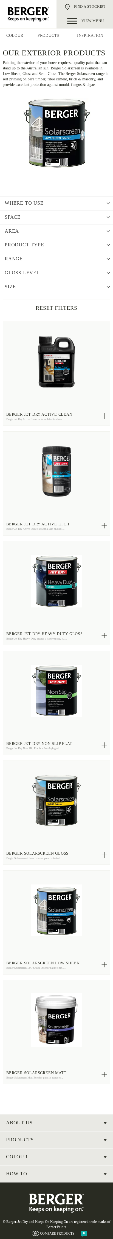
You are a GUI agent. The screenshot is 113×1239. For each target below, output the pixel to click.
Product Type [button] (24, 244)
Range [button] (14, 258)
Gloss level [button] (22, 272)
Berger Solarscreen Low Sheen (43, 963)
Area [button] (12, 231)
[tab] (56, 203)
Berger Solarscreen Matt (36, 1073)
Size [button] (10, 286)
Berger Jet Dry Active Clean (39, 414)
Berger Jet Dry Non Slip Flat (39, 744)
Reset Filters (56, 308)
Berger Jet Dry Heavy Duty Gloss (44, 634)
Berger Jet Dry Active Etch (37, 524)
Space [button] (13, 217)
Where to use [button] (24, 203)
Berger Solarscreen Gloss (37, 853)
